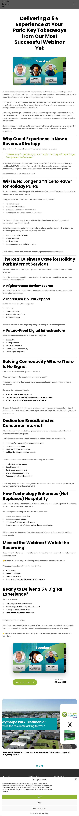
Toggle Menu (75, 3)
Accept (39, 797)
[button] (76, 780)
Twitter (33, 682)
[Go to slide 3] (42, 767)
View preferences (39, 808)
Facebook (23, 682)
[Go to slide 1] (37, 767)
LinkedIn (28, 682)
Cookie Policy (34, 813)
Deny (40, 803)
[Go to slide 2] (39, 767)
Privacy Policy (43, 813)
